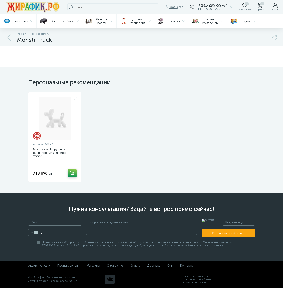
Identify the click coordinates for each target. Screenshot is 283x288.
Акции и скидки (39, 265)
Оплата (135, 265)
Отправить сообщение (228, 233)
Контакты (186, 265)
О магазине (115, 265)
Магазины (93, 265)
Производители (68, 265)
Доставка (154, 265)
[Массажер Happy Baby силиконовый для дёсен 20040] (55, 118)
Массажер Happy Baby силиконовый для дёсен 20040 (50, 152)
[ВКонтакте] (110, 279)
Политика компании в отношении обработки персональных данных (196, 279)
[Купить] (72, 173)
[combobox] (35, 232)
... (263, 21)
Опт (170, 265)
